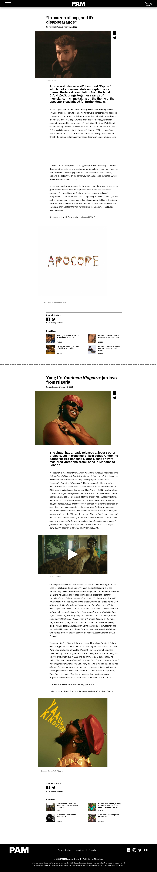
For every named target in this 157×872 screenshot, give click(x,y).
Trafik (85, 859)
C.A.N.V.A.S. (46, 303)
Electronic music (59, 303)
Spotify (100, 691)
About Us (80, 850)
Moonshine (98, 859)
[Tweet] (114, 38)
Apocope (54, 217)
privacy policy (99, 863)
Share (148, 3)
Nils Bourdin (54, 387)
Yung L (60, 771)
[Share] (114, 33)
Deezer (110, 691)
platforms (89, 684)
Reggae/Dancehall (48, 771)
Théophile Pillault (56, 27)
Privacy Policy (64, 850)
